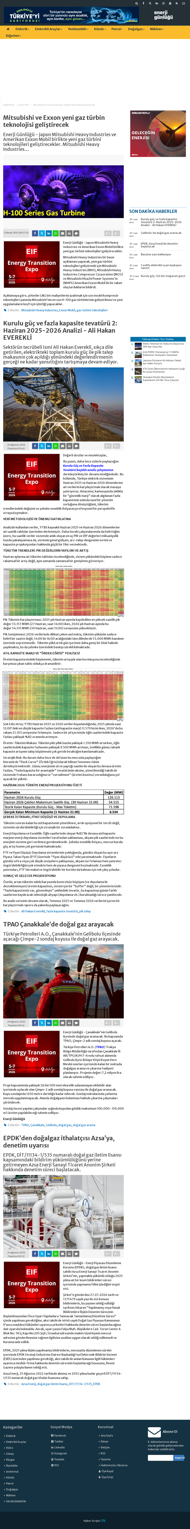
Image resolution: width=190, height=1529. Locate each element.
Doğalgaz (135, 29)
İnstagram (60, 1453)
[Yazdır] (69, 233)
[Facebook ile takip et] (143, 3)
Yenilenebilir (77, 29)
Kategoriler (13, 1427)
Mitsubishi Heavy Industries (39, 310)
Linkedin (59, 1447)
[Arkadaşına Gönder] (62, 233)
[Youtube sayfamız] (170, 3)
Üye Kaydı (107, 1471)
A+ (108, 233)
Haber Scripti (91, 1520)
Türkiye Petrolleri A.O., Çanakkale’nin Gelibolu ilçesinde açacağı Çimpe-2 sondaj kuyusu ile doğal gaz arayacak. (62, 937)
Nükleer (156, 29)
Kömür (99, 29)
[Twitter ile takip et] (150, 3)
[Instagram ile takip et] (163, 3)
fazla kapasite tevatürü (62, 911)
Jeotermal (12, 1471)
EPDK (96, 1384)
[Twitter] (42, 233)
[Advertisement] (95, 68)
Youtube (59, 1459)
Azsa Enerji (28, 1384)
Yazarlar (106, 1459)
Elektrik (22, 29)
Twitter (58, 1441)
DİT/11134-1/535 (80, 1384)
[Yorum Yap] (76, 233)
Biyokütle (12, 1465)
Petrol (116, 29)
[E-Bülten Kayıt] (183, 3)
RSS (56, 1465)
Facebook (60, 1435)
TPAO (100, 1047)
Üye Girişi (107, 1477)
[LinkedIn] (49, 233)
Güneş (10, 1453)
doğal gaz (64, 1125)
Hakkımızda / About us (114, 1465)
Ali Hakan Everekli (33, 911)
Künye (104, 1441)
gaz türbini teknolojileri (92, 310)
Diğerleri (12, 36)
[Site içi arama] (136, 3)
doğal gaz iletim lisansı (52, 1384)
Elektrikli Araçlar (47, 29)
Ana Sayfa (107, 1435)
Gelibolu (51, 1125)
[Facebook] (35, 233)
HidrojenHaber (151, 339)
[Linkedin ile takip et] (156, 3)
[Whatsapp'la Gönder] (56, 233)
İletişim (105, 1447)
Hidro (9, 1448)
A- (116, 233)
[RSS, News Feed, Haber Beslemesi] (176, 3)
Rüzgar (10, 1459)
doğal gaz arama (84, 1125)
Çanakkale (37, 1125)
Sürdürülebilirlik (16, 1501)
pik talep (85, 911)
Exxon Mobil (67, 310)
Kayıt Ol (179, 1457)
